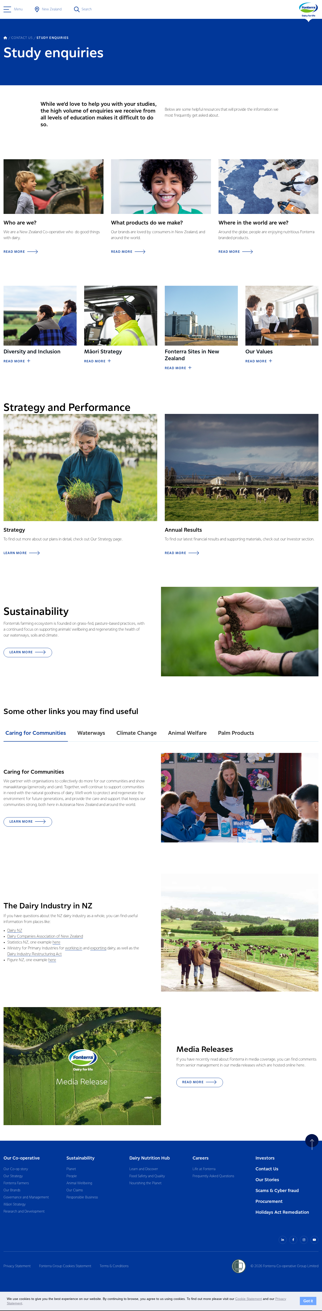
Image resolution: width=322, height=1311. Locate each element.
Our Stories (267, 1180)
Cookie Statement (248, 1299)
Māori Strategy (14, 1204)
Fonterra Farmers (16, 1183)
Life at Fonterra (204, 1169)
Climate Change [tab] (136, 733)
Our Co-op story (16, 1169)
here (56, 942)
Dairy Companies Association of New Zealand (45, 937)
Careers (201, 1158)
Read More (14, 361)
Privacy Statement (17, 1266)
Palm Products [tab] (236, 733)
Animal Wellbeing (79, 1183)
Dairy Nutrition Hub (149, 1158)
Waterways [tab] (91, 733)
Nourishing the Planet (145, 1183)
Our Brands (12, 1190)
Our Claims (74, 1190)
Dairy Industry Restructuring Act (34, 954)
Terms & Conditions (114, 1266)
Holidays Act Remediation (282, 1212)
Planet (71, 1169)
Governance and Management (26, 1197)
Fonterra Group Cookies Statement (65, 1266)
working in (73, 948)
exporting (98, 948)
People (71, 1176)
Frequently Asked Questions (213, 1176)
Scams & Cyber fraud (277, 1190)
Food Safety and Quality (147, 1176)
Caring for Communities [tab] (35, 733)
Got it (308, 1301)
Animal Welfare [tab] (187, 733)
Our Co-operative (22, 1158)
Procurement (269, 1201)
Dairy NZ (14, 931)
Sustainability (80, 1158)
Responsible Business (82, 1197)
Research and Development (24, 1211)
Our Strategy (13, 1176)
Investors (265, 1158)
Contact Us (267, 1169)
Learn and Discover (143, 1169)
